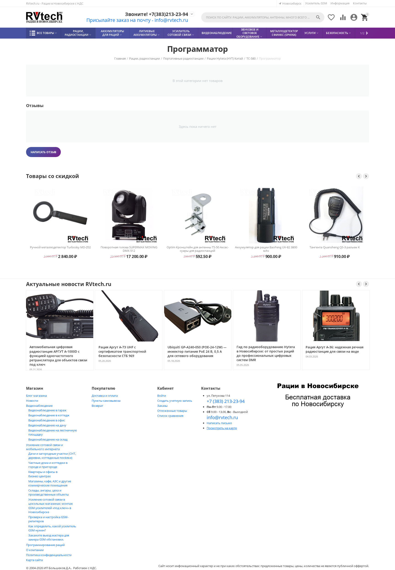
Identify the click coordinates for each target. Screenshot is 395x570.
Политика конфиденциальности (49, 555)
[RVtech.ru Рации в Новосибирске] (44, 17)
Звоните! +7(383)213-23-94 (156, 14)
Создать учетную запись (174, 401)
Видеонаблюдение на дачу (47, 425)
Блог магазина (36, 396)
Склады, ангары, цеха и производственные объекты (48, 492)
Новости (32, 401)
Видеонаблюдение (39, 406)
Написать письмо (219, 423)
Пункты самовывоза (106, 401)
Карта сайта (34, 560)
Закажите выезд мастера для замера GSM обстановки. (48, 537)
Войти (161, 396)
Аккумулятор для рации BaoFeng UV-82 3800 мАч (266, 249)
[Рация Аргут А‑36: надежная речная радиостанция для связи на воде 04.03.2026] (335, 370)
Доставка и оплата (105, 396)
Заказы (162, 406)
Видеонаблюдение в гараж (47, 410)
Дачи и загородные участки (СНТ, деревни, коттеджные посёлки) (52, 456)
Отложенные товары (172, 411)
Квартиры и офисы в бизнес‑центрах (42, 474)
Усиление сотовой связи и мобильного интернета (44, 447)
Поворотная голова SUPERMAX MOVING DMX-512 (129, 249)
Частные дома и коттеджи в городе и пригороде (47, 465)
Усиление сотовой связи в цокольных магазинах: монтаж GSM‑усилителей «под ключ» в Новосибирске (50, 505)
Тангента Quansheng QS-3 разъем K (335, 247)
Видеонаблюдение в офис (46, 420)
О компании (35, 550)
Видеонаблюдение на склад (47, 439)
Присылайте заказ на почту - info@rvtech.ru (137, 20)
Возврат (97, 406)
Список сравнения (170, 416)
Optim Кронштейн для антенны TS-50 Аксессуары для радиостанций (198, 249)
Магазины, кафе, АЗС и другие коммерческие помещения (49, 483)
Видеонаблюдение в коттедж (48, 415)
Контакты (360, 3)
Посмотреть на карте (222, 428)
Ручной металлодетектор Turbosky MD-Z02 (60, 247)
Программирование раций (45, 545)
